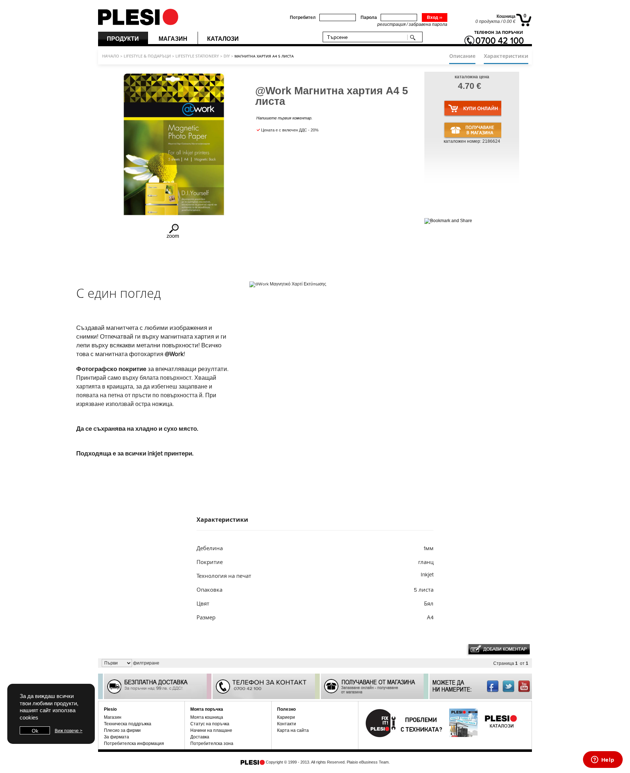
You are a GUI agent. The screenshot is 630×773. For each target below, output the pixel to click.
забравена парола (428, 24)
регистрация (391, 24)
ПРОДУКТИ (123, 39)
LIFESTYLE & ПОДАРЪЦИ (147, 56)
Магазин (112, 717)
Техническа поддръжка (127, 723)
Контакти (286, 723)
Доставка (199, 737)
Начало (110, 56)
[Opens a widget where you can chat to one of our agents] (603, 760)
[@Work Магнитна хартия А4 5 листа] (173, 237)
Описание (462, 55)
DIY (226, 56)
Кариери (286, 717)
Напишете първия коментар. (284, 118)
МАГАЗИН (173, 39)
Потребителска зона (211, 743)
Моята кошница (206, 717)
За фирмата (116, 737)
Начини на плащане (211, 730)
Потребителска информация (134, 743)
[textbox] (366, 37)
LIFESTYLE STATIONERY (197, 56)
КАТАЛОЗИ (223, 39)
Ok (35, 731)
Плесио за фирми (122, 730)
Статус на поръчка (209, 723)
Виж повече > (68, 730)
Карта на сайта (293, 730)
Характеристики (506, 55)
